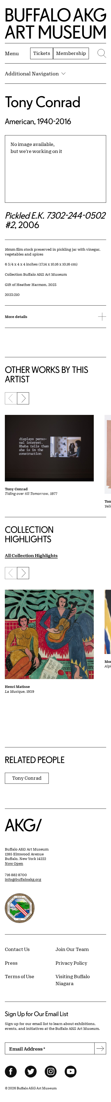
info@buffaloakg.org (23, 879)
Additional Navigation (32, 73)
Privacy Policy (71, 962)
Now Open (14, 863)
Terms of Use (19, 976)
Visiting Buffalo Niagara (73, 980)
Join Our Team (72, 949)
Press (11, 962)
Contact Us (17, 949)
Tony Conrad (43, 101)
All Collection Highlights (31, 555)
